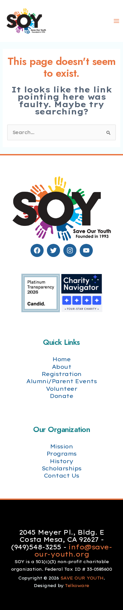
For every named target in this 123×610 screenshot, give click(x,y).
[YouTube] (86, 250)
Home (61, 359)
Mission (61, 446)
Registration (62, 373)
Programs (62, 453)
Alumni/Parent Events (61, 381)
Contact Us (61, 475)
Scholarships (62, 468)
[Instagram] (69, 250)
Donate (61, 395)
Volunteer (61, 388)
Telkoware (77, 585)
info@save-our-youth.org (73, 550)
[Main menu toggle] (116, 21)
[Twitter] (53, 250)
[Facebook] (37, 250)
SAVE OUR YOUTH (82, 577)
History (61, 461)
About (62, 366)
